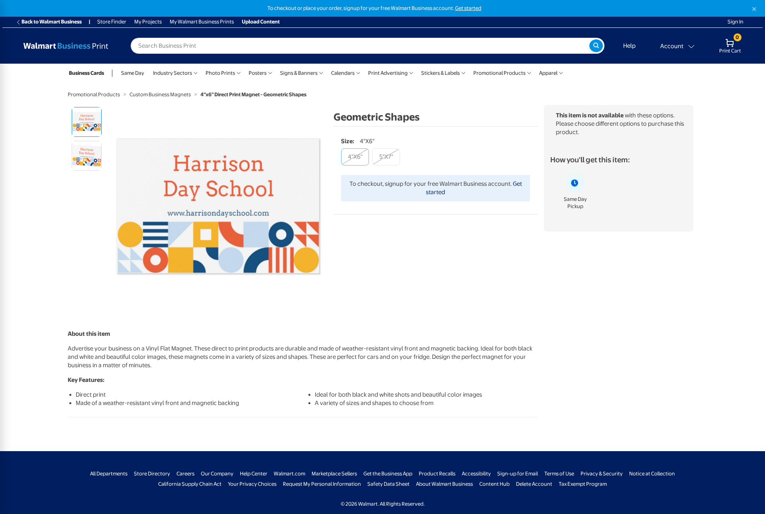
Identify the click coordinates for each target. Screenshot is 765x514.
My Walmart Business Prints (202, 22)
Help (629, 45)
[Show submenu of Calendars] (358, 72)
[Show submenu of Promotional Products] (529, 72)
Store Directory (152, 474)
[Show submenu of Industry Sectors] (195, 72)
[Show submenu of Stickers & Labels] (463, 72)
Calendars (343, 73)
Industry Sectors (172, 73)
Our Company (217, 474)
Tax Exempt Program (583, 484)
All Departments (109, 474)
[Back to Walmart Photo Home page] (66, 45)
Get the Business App (387, 474)
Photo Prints (220, 73)
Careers (185, 474)
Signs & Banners (299, 73)
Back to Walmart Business (52, 22)
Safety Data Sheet (388, 484)
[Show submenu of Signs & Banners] (321, 72)
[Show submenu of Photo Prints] (238, 72)
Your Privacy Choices (252, 484)
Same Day (132, 73)
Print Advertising (388, 73)
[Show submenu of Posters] (270, 72)
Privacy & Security (602, 474)
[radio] (87, 122)
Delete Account (534, 484)
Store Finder (111, 22)
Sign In (735, 22)
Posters (258, 73)
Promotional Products (499, 73)
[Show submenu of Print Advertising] (411, 72)
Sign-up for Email (517, 474)
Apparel (548, 73)
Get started (468, 8)
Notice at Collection (652, 474)
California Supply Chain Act (190, 484)
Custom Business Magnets (160, 94)
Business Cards (86, 73)
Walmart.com (289, 474)
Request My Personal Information (322, 484)
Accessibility (476, 474)
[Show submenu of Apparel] (561, 72)
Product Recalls (437, 474)
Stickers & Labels (440, 73)
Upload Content (261, 22)
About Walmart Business (444, 484)
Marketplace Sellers (334, 474)
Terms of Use (559, 474)
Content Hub (494, 484)
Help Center (253, 474)
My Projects (148, 22)
